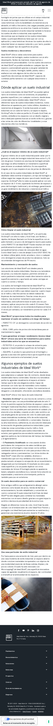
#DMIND (41, 711)
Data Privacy (27, 711)
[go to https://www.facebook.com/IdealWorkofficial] (19, 630)
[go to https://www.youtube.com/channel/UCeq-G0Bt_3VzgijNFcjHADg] (24, 630)
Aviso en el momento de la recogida (19, 723)
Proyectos (10, 676)
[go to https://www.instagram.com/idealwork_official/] (38, 630)
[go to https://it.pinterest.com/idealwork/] (28, 630)
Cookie (34, 711)
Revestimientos (12, 657)
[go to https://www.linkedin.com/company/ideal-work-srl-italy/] (33, 630)
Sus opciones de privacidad (21, 719)
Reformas (9, 670)
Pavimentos (10, 651)
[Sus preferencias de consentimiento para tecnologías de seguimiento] (48, 721)
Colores (9, 682)
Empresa (9, 695)
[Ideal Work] (10, 638)
